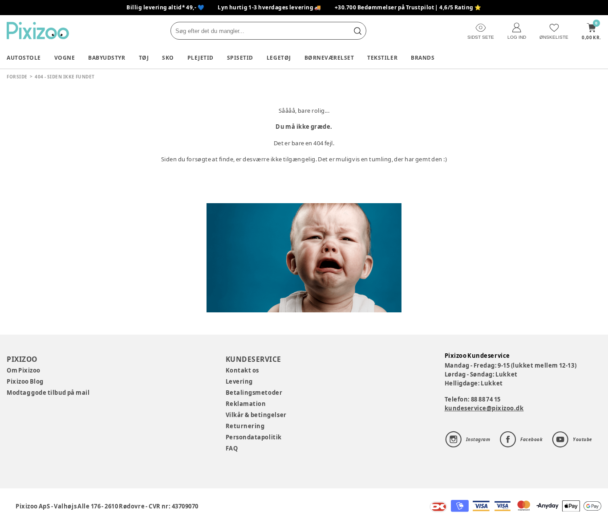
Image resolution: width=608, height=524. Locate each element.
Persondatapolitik (254, 437)
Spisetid (240, 57)
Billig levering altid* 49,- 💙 (165, 7)
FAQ (232, 448)
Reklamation (246, 404)
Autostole (24, 57)
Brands (422, 57)
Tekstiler (382, 57)
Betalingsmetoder (254, 393)
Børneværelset (329, 57)
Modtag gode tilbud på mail (48, 393)
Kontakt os (242, 370)
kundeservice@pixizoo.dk (484, 408)
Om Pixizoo (24, 370)
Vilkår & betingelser (256, 415)
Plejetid (200, 57)
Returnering (245, 426)
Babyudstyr (106, 57)
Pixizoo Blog (25, 381)
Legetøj (279, 57)
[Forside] (38, 30)
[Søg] (357, 30)
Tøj (144, 57)
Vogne (64, 57)
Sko (168, 57)
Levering (239, 381)
